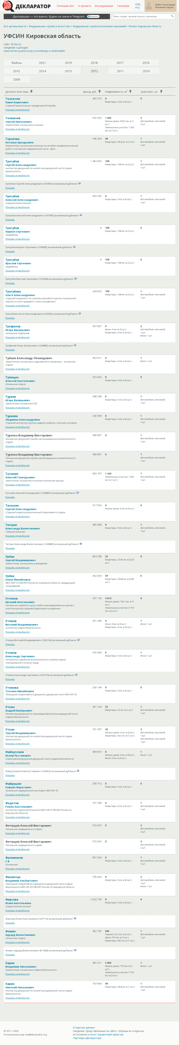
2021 (42, 63)
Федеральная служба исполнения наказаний (99, 26)
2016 (145, 63)
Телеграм (123, 6)
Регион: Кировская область (144, 26)
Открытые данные (84, 1027)
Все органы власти (15, 26)
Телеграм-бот (65, 6)
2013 (68, 71)
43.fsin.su (16, 44)
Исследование (104, 6)
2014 (42, 71)
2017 (120, 63)
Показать (10, 187)
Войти (158, 4)
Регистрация (169, 4)
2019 (68, 63)
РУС (137, 7)
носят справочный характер (106, 1034)
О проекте (84, 6)
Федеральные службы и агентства (49, 26)
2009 (16, 79)
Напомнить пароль (164, 7)
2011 (120, 71)
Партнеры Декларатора (87, 1038)
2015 (16, 71)
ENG (137, 4)
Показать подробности (17, 109)
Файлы (17, 63)
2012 (94, 71)
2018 (94, 63)
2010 (146, 71)
